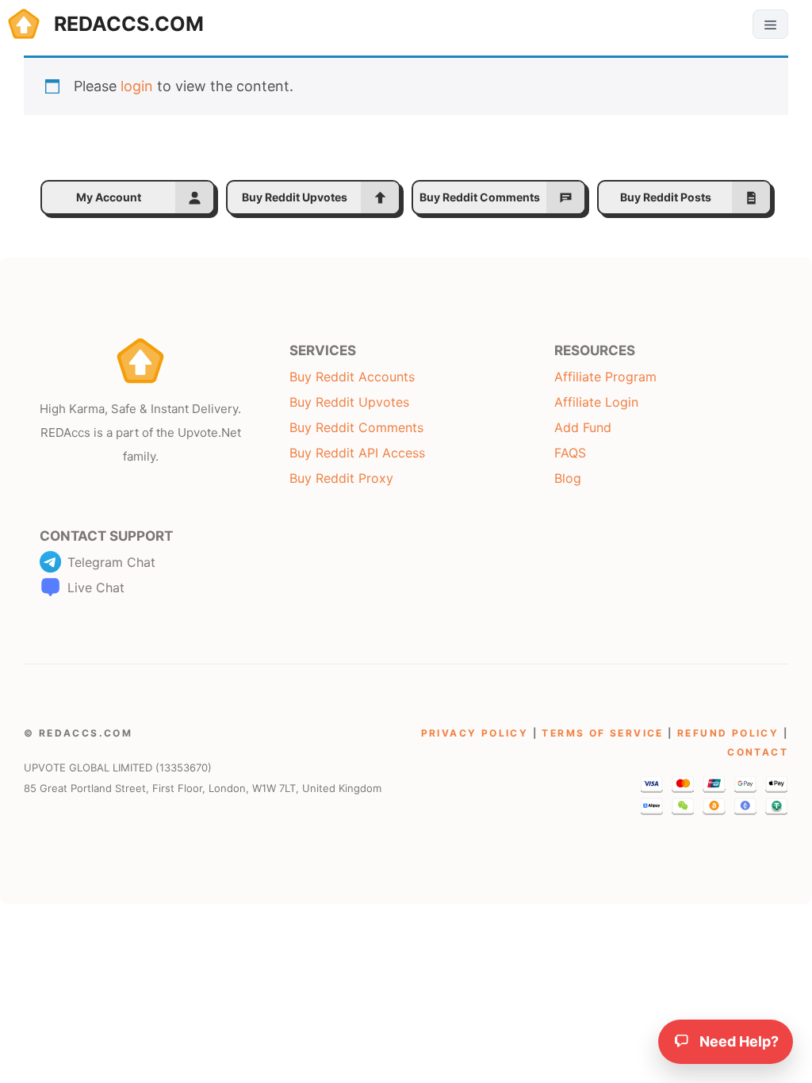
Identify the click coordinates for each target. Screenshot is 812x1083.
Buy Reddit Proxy (341, 478)
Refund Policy (728, 733)
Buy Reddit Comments (356, 427)
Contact (757, 752)
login (137, 86)
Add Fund (582, 427)
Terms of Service (602, 733)
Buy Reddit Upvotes (349, 402)
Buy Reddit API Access (357, 453)
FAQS (570, 453)
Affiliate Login (596, 402)
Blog (567, 478)
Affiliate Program (605, 377)
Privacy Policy (475, 733)
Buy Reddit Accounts (352, 377)
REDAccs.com (129, 24)
